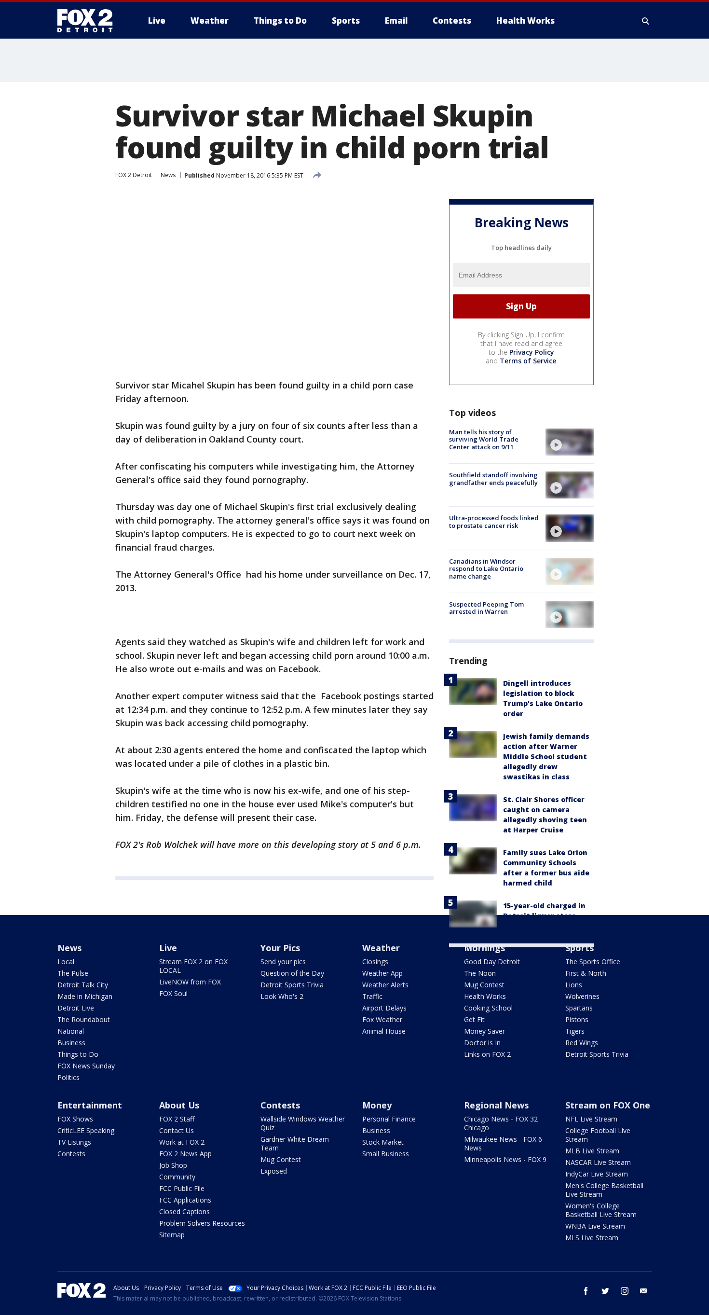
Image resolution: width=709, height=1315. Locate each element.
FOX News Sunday (86, 1065)
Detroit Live (75, 1007)
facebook (586, 1291)
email (644, 1291)
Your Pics (280, 948)
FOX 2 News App (185, 1153)
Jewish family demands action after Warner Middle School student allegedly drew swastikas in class (546, 756)
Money (377, 1105)
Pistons (576, 1019)
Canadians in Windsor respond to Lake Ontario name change (486, 569)
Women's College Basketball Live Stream (601, 1210)
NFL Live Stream (591, 1118)
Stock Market (383, 1142)
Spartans (579, 1007)
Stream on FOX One (607, 1105)
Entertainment (89, 1105)
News (168, 175)
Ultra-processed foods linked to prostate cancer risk (494, 521)
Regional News (496, 1105)
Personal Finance (389, 1118)
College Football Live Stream (597, 1135)
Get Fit (474, 1019)
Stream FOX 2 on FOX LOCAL (193, 966)
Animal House (384, 1031)
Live (168, 948)
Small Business (385, 1153)
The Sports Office (592, 961)
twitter (605, 1291)
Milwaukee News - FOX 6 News (503, 1143)
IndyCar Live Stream (596, 1173)
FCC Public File (182, 1188)
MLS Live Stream (591, 1237)
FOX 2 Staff (176, 1118)
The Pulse (72, 973)
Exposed (273, 1171)
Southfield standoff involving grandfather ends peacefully (493, 479)
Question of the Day (292, 973)
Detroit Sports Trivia (292, 984)
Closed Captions (184, 1211)
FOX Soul (173, 993)
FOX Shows (75, 1118)
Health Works (485, 996)
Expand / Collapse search (646, 21)
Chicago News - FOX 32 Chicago (501, 1123)
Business (71, 1042)
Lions (573, 984)
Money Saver (484, 1031)
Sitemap (172, 1234)
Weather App (382, 973)
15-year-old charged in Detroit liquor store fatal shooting (544, 915)
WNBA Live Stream (595, 1226)
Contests (71, 1153)
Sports (579, 948)
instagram (624, 1291)
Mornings (484, 948)
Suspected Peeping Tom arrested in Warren (486, 608)
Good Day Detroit (492, 961)
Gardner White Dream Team (294, 1143)
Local (65, 961)
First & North (585, 973)
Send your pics (283, 961)
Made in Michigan (84, 996)
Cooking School (488, 1007)
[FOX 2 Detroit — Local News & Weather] (89, 20)
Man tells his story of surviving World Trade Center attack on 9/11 (483, 439)
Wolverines (582, 996)
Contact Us (176, 1130)
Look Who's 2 (281, 996)
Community (177, 1176)
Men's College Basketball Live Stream (604, 1190)
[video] (569, 442)
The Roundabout (83, 1019)
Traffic (372, 996)
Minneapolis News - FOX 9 (505, 1159)
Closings (375, 961)
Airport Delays (384, 1007)
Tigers (575, 1031)
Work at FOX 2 (182, 1142)
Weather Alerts (385, 984)
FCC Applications (185, 1199)
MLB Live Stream (592, 1150)
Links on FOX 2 (487, 1054)
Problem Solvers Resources (202, 1223)
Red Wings (581, 1042)
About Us (179, 1105)
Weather (381, 948)
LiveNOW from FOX (190, 981)
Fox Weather (382, 1019)
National (70, 1031)
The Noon (480, 973)
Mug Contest (484, 984)
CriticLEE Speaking (85, 1130)
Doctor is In (482, 1042)
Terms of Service (528, 360)
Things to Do (77, 1054)
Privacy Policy (531, 352)
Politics (68, 1077)
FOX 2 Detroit (133, 175)
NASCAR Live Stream (598, 1162)
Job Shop (173, 1165)
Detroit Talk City (82, 984)
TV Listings (74, 1142)
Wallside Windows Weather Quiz (302, 1123)
